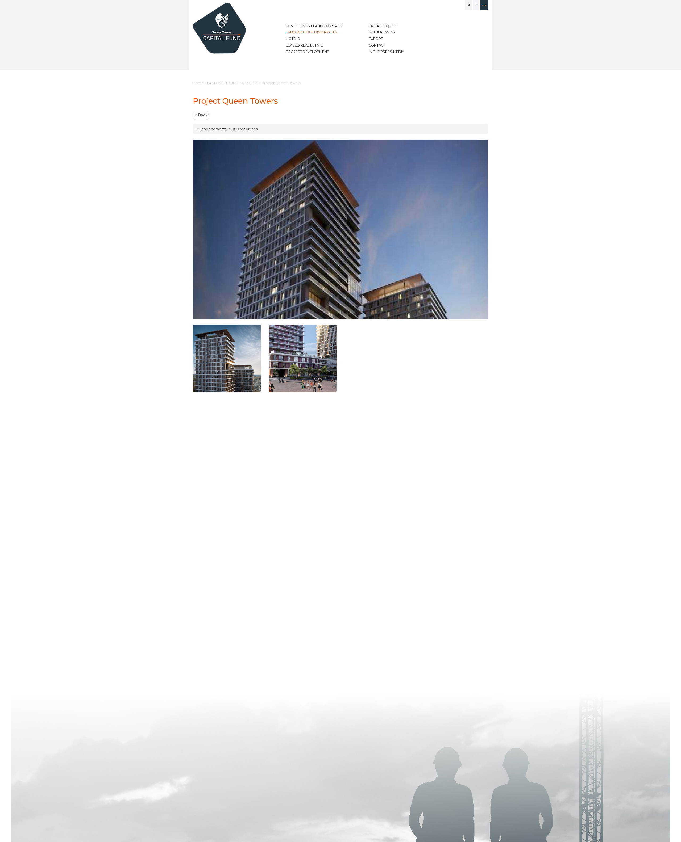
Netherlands (382, 32)
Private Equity (382, 26)
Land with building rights (311, 32)
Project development (307, 52)
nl (468, 5)
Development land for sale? (314, 26)
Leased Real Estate (304, 45)
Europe (376, 39)
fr (476, 5)
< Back (200, 115)
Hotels (293, 39)
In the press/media (386, 52)
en (484, 5)
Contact (377, 45)
